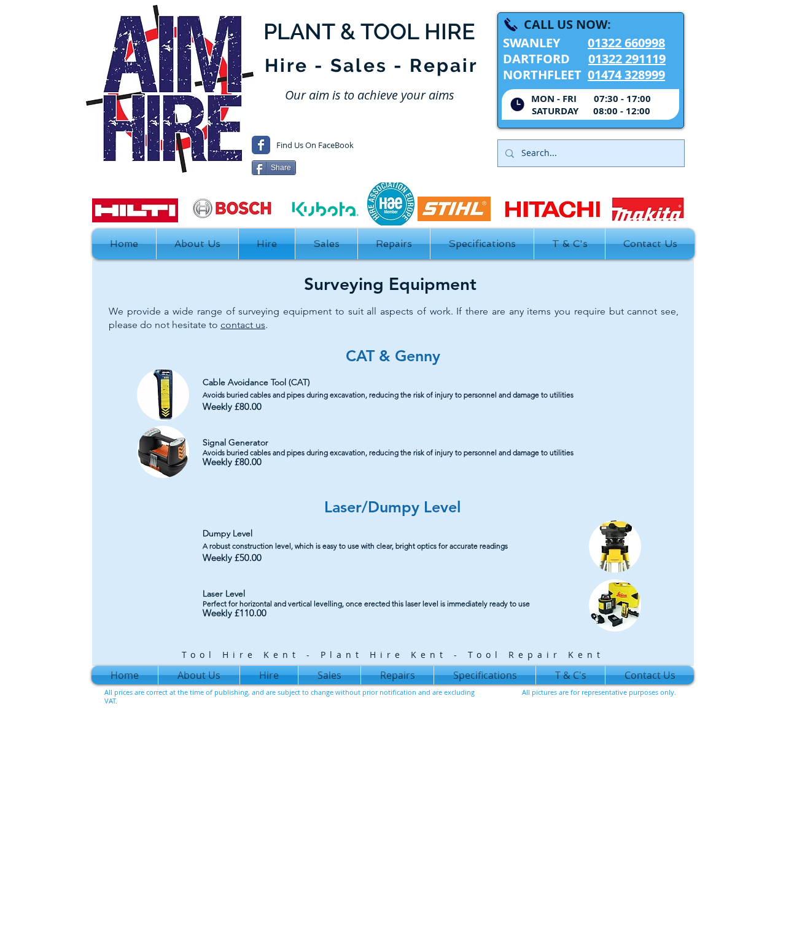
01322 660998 (626, 42)
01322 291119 (627, 58)
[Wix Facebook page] (261, 145)
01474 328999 (626, 74)
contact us (242, 325)
